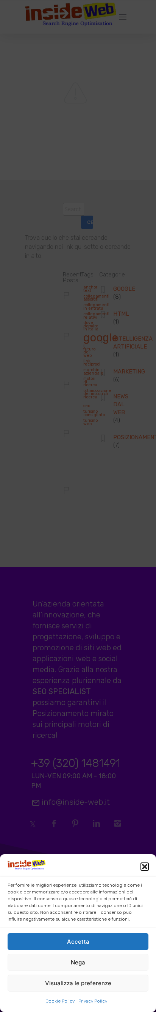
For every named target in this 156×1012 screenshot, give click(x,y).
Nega (78, 962)
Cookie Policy (60, 1001)
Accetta (78, 941)
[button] (144, 866)
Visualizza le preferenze (78, 983)
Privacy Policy (92, 1001)
